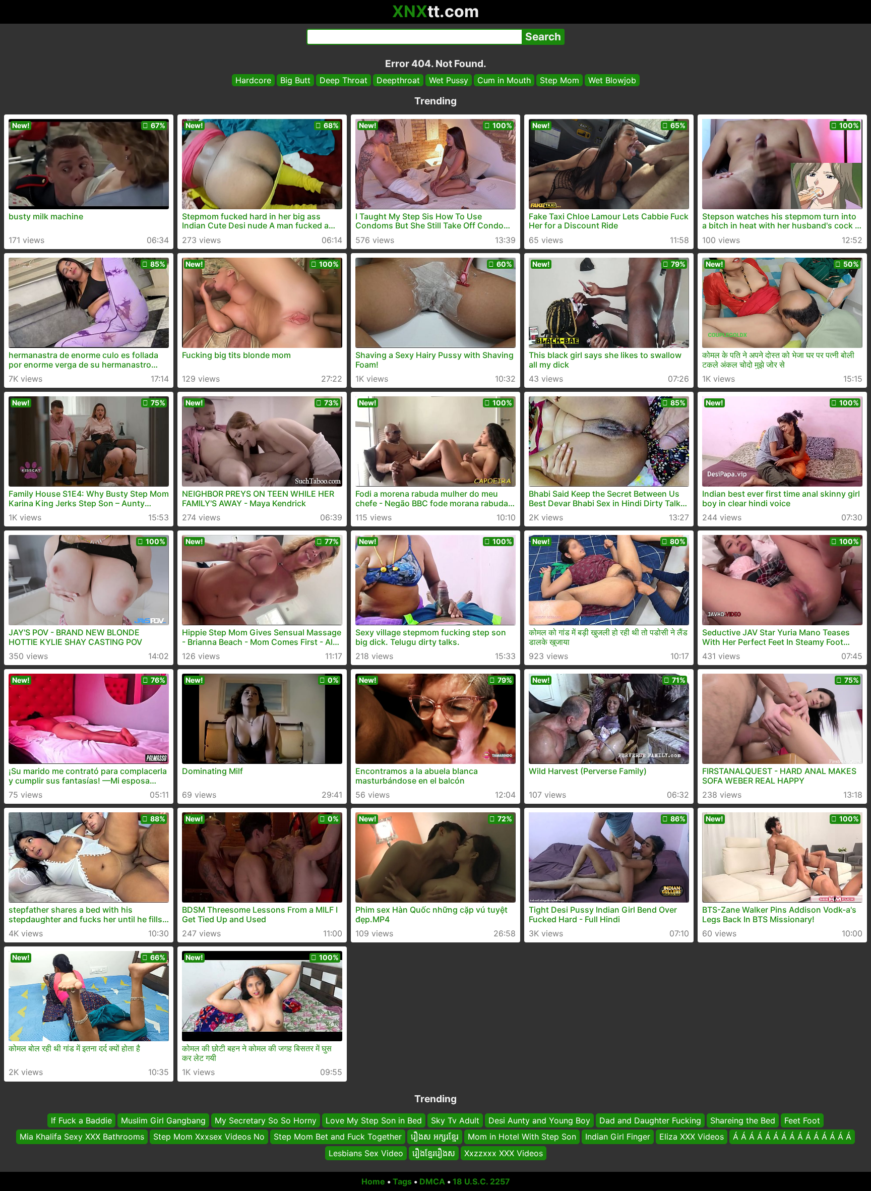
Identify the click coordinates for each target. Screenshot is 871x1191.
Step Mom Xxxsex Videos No (209, 1137)
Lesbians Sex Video (366, 1153)
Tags (402, 1181)
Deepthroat (398, 80)
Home (373, 1181)
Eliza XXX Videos (691, 1137)
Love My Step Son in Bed (374, 1120)
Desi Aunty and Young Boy (539, 1120)
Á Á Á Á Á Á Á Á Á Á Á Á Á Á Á (792, 1137)
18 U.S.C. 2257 (481, 1181)
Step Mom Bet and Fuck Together (338, 1137)
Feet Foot (802, 1120)
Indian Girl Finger (617, 1137)
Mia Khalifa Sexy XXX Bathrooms (82, 1137)
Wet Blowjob (612, 80)
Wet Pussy (448, 80)
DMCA (432, 1181)
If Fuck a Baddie (81, 1120)
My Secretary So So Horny (266, 1120)
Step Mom (559, 80)
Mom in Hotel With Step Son (522, 1137)
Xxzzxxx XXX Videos (503, 1153)
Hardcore (253, 80)
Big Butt (295, 80)
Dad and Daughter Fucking (650, 1120)
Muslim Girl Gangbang (163, 1120)
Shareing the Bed (742, 1120)
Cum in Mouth (504, 80)
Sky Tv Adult (455, 1120)
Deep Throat (343, 80)
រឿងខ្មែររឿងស (433, 1153)
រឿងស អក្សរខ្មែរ (435, 1137)
